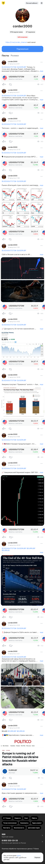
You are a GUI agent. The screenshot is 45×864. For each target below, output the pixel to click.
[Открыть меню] (41, 3)
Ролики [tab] (15, 55)
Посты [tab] (5, 55)
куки (19, 855)
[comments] (10, 84)
